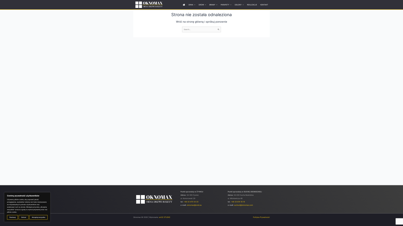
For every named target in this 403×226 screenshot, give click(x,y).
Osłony (238, 5)
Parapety (225, 5)
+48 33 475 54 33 (191, 202)
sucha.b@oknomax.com (243, 205)
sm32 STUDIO (164, 217)
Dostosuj (12, 217)
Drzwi (201, 5)
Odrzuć (23, 217)
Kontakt (264, 5)
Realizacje (252, 5)
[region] (27, 207)
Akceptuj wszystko (38, 217)
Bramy (212, 5)
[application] (194, 4)
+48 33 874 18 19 (238, 202)
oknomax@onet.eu (194, 205)
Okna (190, 5)
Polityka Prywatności (261, 217)
